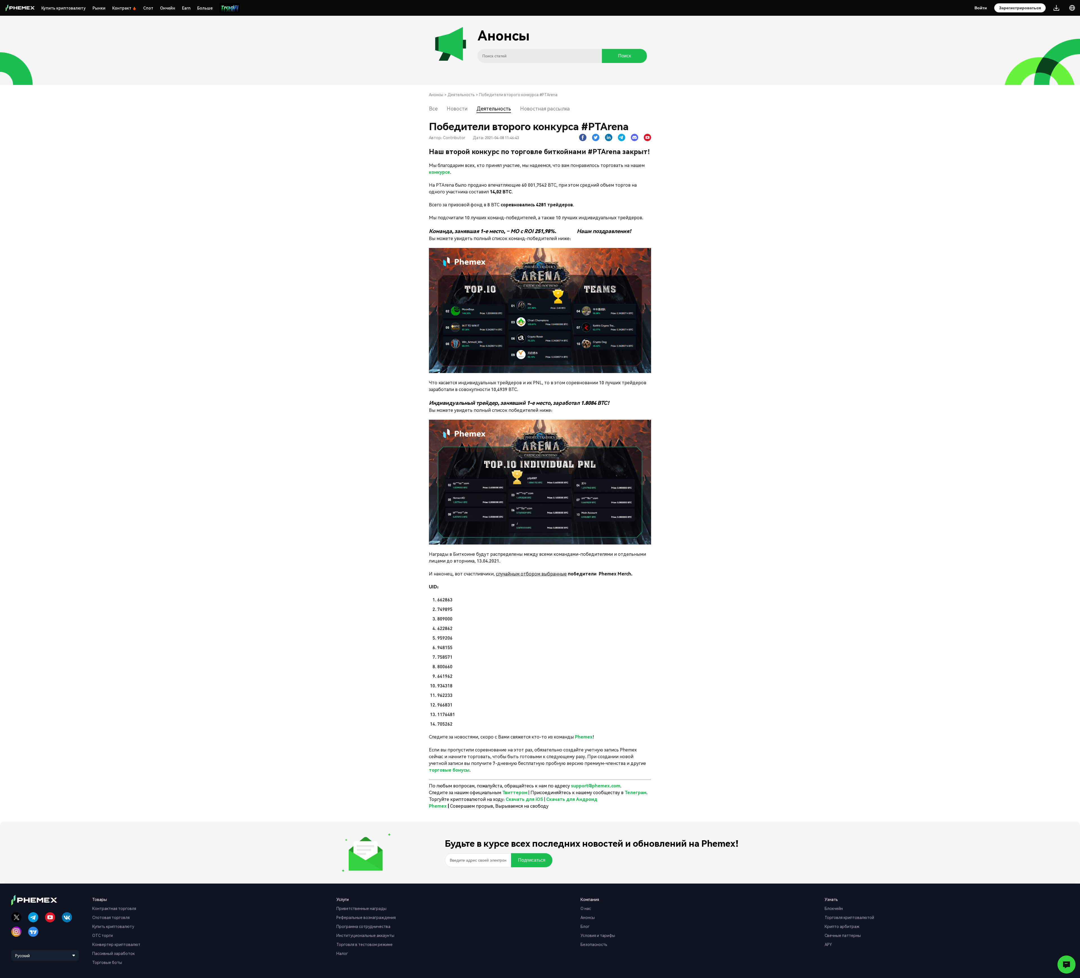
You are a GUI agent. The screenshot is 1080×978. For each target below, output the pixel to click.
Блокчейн (834, 908)
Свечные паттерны (843, 935)
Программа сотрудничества (363, 926)
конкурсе (439, 172)
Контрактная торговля (114, 908)
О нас (585, 908)
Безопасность (593, 944)
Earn (186, 7)
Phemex (584, 737)
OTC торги (102, 935)
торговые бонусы (449, 770)
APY (828, 944)
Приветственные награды (361, 908)
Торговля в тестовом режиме (364, 944)
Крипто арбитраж (842, 926)
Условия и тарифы (597, 935)
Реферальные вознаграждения (366, 917)
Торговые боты (107, 962)
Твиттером (515, 792)
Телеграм (635, 792)
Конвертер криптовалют (116, 944)
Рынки (99, 7)
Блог (585, 926)
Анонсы (436, 94)
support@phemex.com (595, 786)
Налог (342, 953)
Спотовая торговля (111, 917)
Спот (148, 7)
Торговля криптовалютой (849, 917)
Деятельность (461, 94)
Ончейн (167, 7)
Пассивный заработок (113, 953)
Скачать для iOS (524, 799)
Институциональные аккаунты (365, 935)
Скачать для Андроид (571, 799)
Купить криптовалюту (63, 7)
